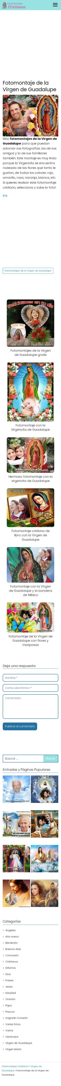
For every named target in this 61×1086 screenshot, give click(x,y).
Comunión (11, 955)
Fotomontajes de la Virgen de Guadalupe (28, 270)
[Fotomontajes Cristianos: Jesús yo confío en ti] (16, 859)
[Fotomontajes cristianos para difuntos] (16, 789)
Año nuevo (12, 936)
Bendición (11, 943)
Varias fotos (13, 1024)
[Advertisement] (30, 45)
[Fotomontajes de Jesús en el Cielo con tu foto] (44, 789)
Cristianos (11, 961)
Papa (8, 1005)
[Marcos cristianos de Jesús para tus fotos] (44, 824)
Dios (8, 974)
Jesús (9, 986)
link (5, 195)
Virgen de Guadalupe (18, 1043)
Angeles (10, 930)
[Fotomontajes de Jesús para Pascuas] (44, 894)
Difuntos (10, 968)
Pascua (10, 1011)
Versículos (11, 1036)
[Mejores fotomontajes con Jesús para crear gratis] (44, 859)
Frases (9, 980)
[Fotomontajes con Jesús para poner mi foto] (16, 894)
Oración (10, 999)
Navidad (10, 993)
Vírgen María (13, 1049)
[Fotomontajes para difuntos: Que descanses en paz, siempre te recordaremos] (16, 824)
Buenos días (13, 949)
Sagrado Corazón (16, 1018)
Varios (9, 1030)
